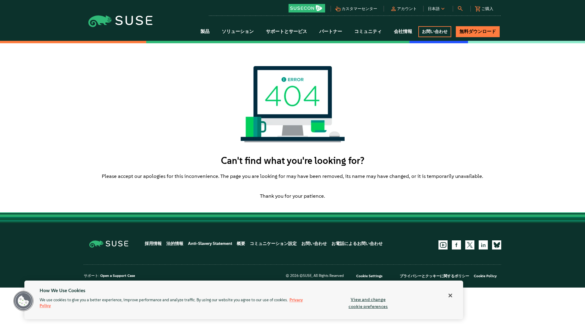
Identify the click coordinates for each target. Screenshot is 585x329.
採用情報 (153, 243)
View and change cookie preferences (368, 303)
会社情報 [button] (403, 31)
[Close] (450, 295)
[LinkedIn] (483, 244)
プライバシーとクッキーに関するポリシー (434, 276)
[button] (308, 6)
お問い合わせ (314, 243)
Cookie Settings (369, 276)
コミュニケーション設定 (273, 243)
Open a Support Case (117, 276)
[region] (243, 300)
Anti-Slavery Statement (210, 243)
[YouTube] (443, 244)
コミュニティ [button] (368, 31)
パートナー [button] (330, 31)
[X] (469, 244)
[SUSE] (111, 243)
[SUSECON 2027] (307, 8)
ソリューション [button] (238, 31)
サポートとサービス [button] (286, 31)
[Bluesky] (496, 244)
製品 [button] (205, 31)
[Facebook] (456, 244)
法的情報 (174, 243)
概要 (241, 243)
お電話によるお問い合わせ (357, 243)
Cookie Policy (485, 276)
